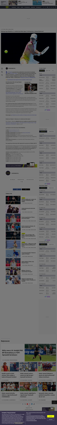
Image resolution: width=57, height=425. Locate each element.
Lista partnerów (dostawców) (31, 420)
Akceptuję (50, 416)
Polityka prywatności (18, 423)
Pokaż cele (50, 419)
